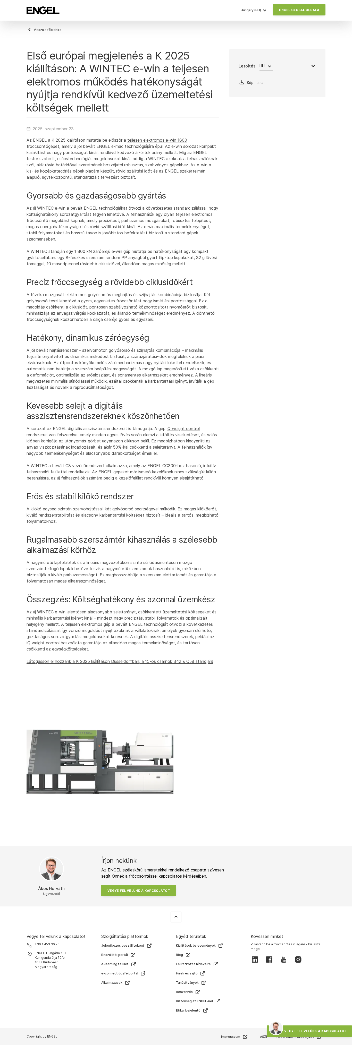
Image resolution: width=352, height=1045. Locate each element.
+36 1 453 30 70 (47, 944)
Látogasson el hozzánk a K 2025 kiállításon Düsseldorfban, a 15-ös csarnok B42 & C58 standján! (120, 661)
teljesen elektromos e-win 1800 (157, 140)
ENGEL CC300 (161, 465)
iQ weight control (183, 428)
